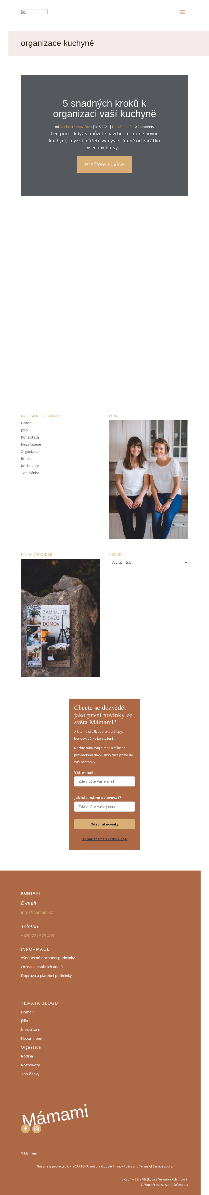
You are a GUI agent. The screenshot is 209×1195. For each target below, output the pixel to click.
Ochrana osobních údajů (42, 966)
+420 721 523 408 (37, 936)
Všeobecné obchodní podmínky (48, 957)
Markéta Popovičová (76, 126)
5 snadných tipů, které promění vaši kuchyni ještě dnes (91, 327)
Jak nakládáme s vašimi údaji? (104, 839)
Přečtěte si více (104, 164)
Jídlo (24, 430)
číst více (34, 387)
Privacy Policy (122, 1166)
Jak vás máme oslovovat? (97, 797)
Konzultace (30, 437)
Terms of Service (151, 1166)
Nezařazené (122, 126)
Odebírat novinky (104, 824)
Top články (30, 472)
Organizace (103, 344)
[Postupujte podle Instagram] (36, 1128)
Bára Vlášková (145, 1179)
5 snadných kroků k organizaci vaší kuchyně (104, 108)
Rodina (26, 458)
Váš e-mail (83, 772)
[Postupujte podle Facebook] (25, 1128)
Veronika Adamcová (172, 1179)
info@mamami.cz (37, 912)
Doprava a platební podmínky (46, 975)
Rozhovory (30, 465)
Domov (87, 344)
